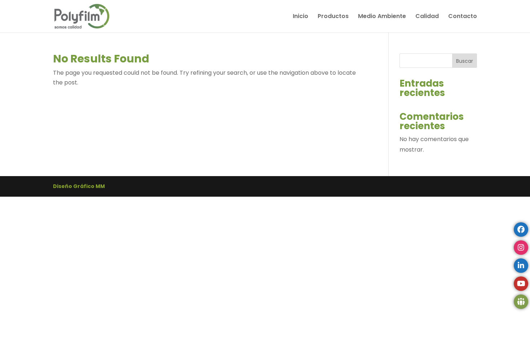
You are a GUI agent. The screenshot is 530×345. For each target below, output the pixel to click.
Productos (333, 17)
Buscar (464, 61)
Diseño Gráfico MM (79, 186)
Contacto (462, 17)
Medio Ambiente (382, 17)
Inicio (300, 17)
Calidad (427, 17)
